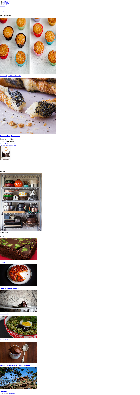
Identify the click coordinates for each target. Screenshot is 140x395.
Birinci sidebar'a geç (5, 3)
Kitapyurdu (11, 145)
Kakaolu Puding (4, 314)
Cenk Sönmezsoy (12, 393)
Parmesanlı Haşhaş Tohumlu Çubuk (10, 136)
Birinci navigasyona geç (6, 1)
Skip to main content (5, 2)
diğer (15, 145)
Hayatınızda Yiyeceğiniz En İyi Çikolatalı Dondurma (15, 365)
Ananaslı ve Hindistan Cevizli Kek (9, 288)
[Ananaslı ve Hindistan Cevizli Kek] (18, 285)
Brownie (2, 262)
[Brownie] (18, 260)
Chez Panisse (3, 391)
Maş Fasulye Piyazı (5, 339)
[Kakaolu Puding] (18, 311)
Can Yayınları (6, 145)
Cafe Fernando (2, 6)
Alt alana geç (4, 4)
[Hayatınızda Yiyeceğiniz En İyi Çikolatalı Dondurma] (18, 363)
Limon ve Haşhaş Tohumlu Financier (10, 76)
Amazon (1, 145)
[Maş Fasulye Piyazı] (18, 337)
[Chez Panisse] (18, 388)
